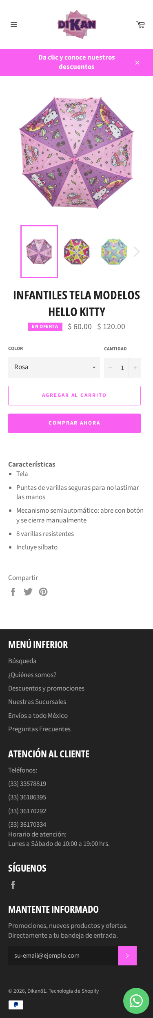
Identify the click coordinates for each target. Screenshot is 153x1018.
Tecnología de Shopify (74, 991)
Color (15, 348)
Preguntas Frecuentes (39, 729)
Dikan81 (36, 991)
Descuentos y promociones (46, 688)
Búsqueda (22, 661)
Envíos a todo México (38, 716)
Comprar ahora (74, 423)
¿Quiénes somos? (32, 675)
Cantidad (115, 349)
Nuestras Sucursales (37, 702)
